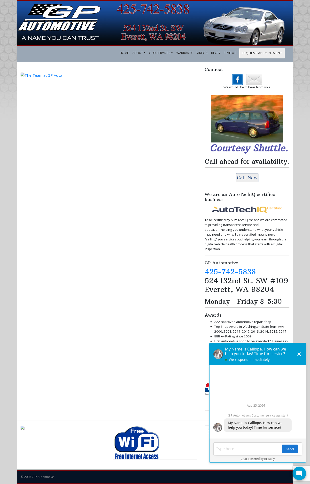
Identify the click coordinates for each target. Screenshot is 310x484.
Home (124, 53)
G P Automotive (43, 477)
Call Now (247, 177)
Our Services (159, 53)
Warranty (184, 53)
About (137, 53)
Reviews (230, 53)
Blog (215, 53)
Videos (202, 53)
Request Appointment (262, 53)
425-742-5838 (230, 271)
